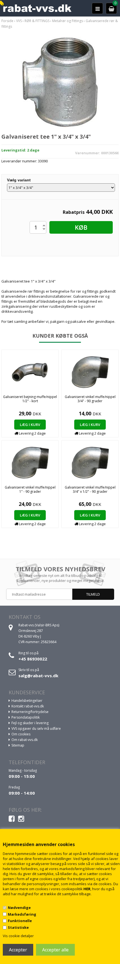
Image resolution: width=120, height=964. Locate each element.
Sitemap (17, 745)
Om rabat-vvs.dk (24, 739)
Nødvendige (19, 907)
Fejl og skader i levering (30, 723)
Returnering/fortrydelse (30, 711)
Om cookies (20, 734)
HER (86, 888)
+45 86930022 (32, 659)
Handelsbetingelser (26, 700)
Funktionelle (20, 920)
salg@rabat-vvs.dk (38, 675)
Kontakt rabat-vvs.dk (27, 706)
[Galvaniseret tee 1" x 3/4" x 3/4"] (60, 81)
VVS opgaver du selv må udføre (36, 728)
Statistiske (18, 927)
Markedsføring (22, 914)
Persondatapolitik (25, 717)
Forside (7, 20)
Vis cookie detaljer (18, 935)
